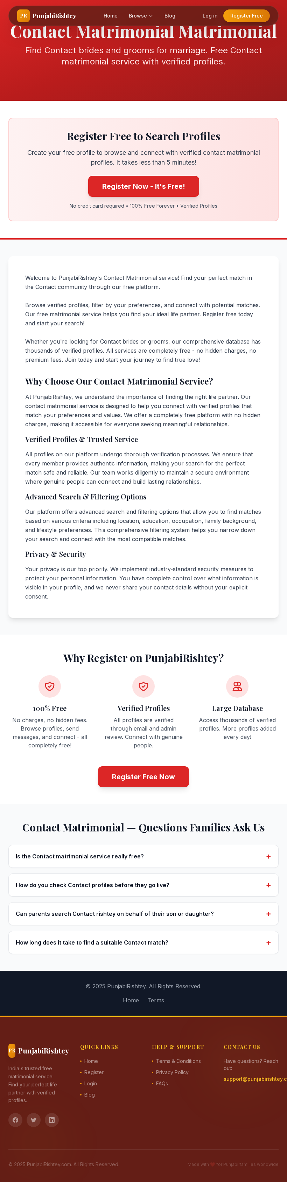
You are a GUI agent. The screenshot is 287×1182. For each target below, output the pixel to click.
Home (111, 16)
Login (90, 1083)
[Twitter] (34, 1120)
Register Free (246, 16)
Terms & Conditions (178, 1061)
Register (94, 1072)
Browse (138, 16)
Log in (210, 16)
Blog (169, 16)
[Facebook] (15, 1120)
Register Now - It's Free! (143, 186)
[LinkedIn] (52, 1120)
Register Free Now (143, 777)
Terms (155, 1000)
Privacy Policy (172, 1072)
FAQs (162, 1083)
